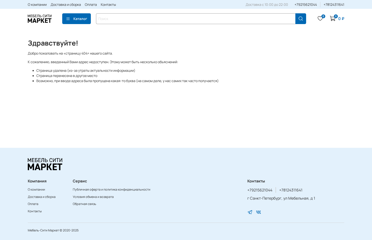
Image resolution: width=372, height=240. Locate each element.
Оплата (91, 4)
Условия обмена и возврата (93, 197)
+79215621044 (305, 4)
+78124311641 (334, 4)
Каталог (80, 18)
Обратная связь (84, 204)
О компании (37, 4)
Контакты (108, 4)
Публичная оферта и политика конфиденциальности (111, 189)
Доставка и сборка (66, 4)
